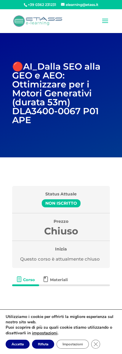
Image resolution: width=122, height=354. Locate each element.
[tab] (25, 279)
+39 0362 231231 (42, 4)
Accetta (18, 344)
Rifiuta (43, 344)
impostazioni (44, 333)
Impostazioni (72, 344)
